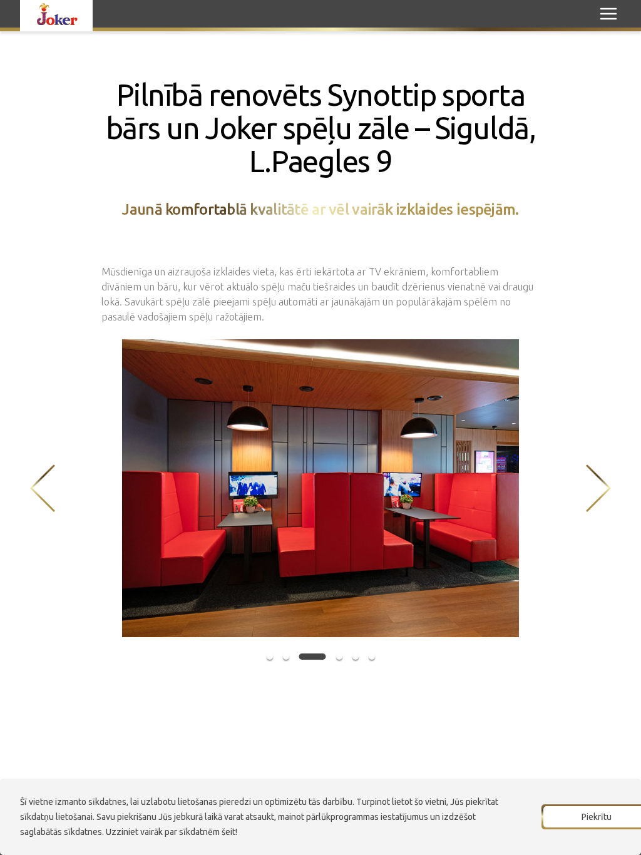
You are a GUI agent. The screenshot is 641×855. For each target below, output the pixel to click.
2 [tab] (286, 656)
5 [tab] (355, 656)
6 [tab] (372, 656)
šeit (228, 832)
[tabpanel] (320, 488)
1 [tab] (270, 656)
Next (598, 488)
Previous (42, 488)
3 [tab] (312, 656)
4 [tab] (339, 656)
